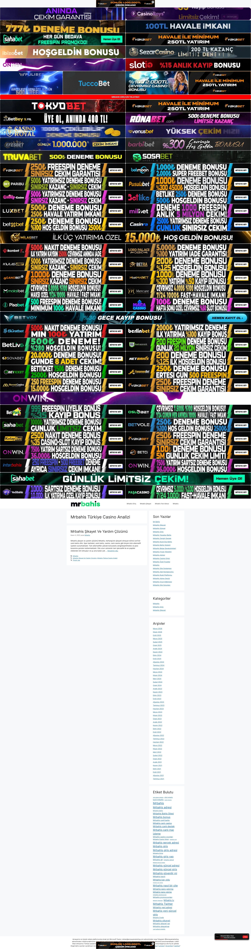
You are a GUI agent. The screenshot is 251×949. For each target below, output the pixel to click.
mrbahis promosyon (159, 895)
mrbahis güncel (169, 860)
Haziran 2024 (158, 669)
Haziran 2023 (158, 709)
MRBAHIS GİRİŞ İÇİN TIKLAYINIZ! (126, 97)
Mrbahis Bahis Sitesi (163, 813)
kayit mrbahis (158, 800)
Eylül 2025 (157, 635)
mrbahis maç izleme (158, 882)
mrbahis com (173, 839)
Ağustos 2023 (158, 702)
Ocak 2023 (157, 719)
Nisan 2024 (157, 675)
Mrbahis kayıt (159, 876)
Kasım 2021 (157, 765)
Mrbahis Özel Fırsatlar (161, 562)
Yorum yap (76, 560)
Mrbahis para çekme (162, 892)
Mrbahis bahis (158, 811)
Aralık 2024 (157, 649)
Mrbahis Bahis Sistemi (161, 545)
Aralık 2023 (157, 689)
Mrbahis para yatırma (163, 889)
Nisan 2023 (157, 715)
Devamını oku (112, 551)
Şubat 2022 (157, 755)
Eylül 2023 (157, 699)
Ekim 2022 (157, 729)
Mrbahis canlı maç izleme (163, 831)
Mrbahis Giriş (131, 504)
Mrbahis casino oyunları (163, 837)
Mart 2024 (157, 679)
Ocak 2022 (157, 759)
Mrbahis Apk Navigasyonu (163, 572)
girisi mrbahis (168, 797)
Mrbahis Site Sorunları (161, 585)
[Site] (62, 170)
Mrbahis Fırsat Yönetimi (162, 552)
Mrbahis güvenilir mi (165, 873)
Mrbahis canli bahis (161, 820)
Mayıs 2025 (157, 639)
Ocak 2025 (157, 645)
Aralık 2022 (157, 722)
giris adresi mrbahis (158, 797)
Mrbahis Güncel (159, 528)
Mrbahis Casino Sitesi (161, 839)
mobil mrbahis (168, 800)
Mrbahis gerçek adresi (166, 842)
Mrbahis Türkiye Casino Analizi (107, 558)
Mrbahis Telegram (158, 900)
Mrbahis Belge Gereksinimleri (164, 548)
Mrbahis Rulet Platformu (162, 575)
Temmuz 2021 (158, 779)
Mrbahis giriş (160, 846)
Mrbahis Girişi (158, 853)
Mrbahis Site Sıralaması (162, 568)
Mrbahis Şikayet (145, 504)
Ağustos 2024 (158, 662)
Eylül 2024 (157, 659)
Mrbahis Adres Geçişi (161, 578)
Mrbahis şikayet (161, 920)
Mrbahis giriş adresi (165, 850)
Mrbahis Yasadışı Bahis (162, 535)
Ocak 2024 (157, 685)
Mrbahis (175, 504)
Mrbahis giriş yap (163, 856)
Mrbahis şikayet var (161, 923)
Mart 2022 (157, 752)
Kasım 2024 (157, 652)
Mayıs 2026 (157, 629)
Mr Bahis (156, 522)
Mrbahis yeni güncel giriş (164, 912)
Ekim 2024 (157, 655)
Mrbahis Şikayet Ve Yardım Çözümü (99, 531)
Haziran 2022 (158, 742)
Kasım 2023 (157, 692)
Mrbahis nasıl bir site (165, 885)
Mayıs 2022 (157, 745)
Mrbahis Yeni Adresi (162, 504)
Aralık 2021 (157, 762)
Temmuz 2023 (158, 705)
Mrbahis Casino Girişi (161, 558)
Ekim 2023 (157, 695)
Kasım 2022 (157, 725)
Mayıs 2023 (157, 712)
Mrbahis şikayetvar (161, 926)
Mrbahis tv (169, 900)
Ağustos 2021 (158, 775)
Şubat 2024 (157, 682)
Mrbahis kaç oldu (161, 879)
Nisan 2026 (157, 632)
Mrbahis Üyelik (158, 918)
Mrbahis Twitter (163, 904)
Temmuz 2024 (158, 665)
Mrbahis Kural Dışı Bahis (162, 542)
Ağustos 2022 (158, 735)
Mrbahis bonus (161, 817)
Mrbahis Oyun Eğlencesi (162, 582)
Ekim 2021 (157, 769)
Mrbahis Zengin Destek (162, 538)
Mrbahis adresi (162, 807)
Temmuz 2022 (158, 739)
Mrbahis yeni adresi (162, 907)
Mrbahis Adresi (159, 555)
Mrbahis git (158, 860)
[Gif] (125, 237)
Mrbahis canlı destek (164, 826)
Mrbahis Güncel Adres (159, 862)
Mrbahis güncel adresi (166, 865)
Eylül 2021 (157, 772)
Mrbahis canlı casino (162, 823)
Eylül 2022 (157, 732)
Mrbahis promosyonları (162, 897)
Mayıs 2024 (157, 672)
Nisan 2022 (157, 749)
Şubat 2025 (157, 642)
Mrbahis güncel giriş (165, 869)
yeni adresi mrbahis (159, 929)
